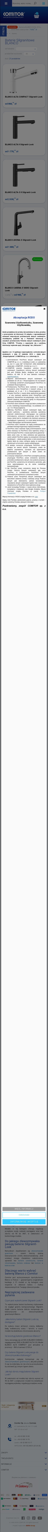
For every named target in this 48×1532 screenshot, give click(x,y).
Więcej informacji (24, 1209)
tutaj (36, 496)
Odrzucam (24, 1215)
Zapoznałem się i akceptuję (24, 1221)
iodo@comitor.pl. (13, 376)
